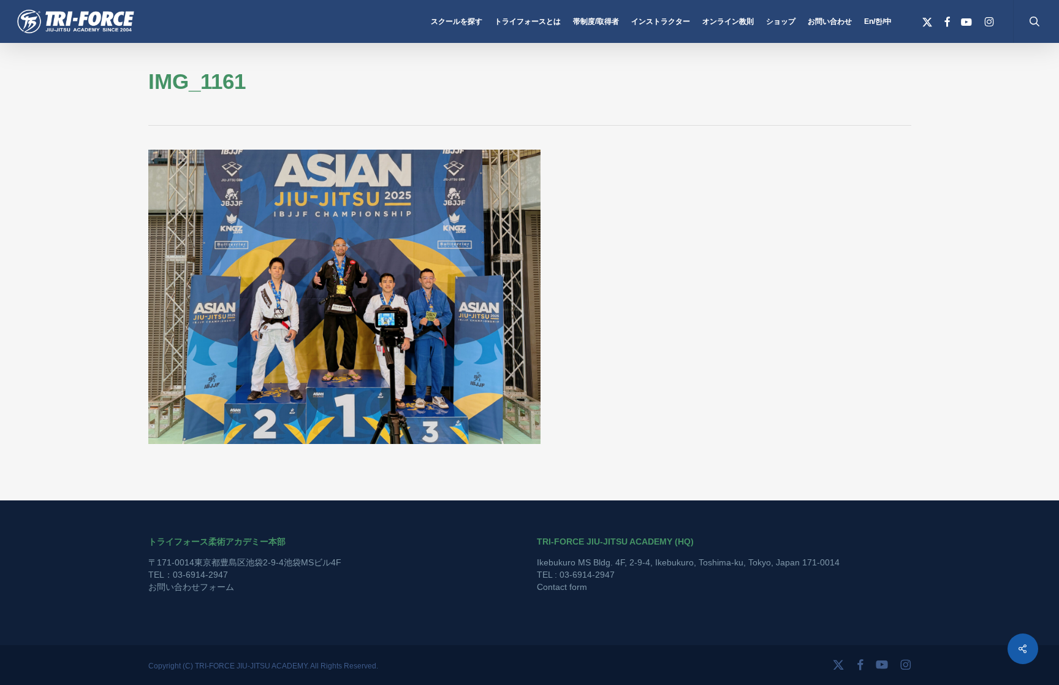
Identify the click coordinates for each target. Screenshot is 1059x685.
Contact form (562, 587)
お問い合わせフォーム (191, 587)
